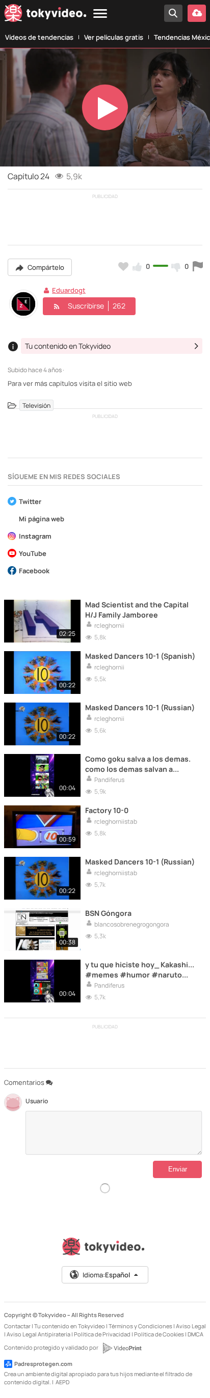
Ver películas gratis (113, 37)
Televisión (36, 405)
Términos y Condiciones (140, 1326)
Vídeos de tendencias (39, 37)
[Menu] (100, 14)
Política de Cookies (159, 1334)
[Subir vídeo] (197, 13)
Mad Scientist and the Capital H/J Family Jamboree (137, 609)
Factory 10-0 (106, 810)
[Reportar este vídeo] (198, 266)
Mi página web (41, 519)
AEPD (62, 1382)
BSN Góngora (108, 913)
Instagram (35, 537)
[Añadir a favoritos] (123, 266)
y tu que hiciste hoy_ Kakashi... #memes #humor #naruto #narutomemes (139, 969)
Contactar (17, 1326)
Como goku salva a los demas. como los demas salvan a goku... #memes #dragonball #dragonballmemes (138, 763)
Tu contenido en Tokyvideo (69, 1326)
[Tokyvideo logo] (45, 15)
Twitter (30, 502)
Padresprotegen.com (43, 1363)
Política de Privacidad (102, 1334)
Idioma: (106, 1274)
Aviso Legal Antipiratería (38, 1334)
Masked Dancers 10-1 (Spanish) (140, 656)
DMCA (195, 1334)
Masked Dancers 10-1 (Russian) (140, 707)
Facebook (34, 571)
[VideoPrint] (121, 1348)
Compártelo (45, 267)
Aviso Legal (191, 1326)
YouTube (32, 554)
